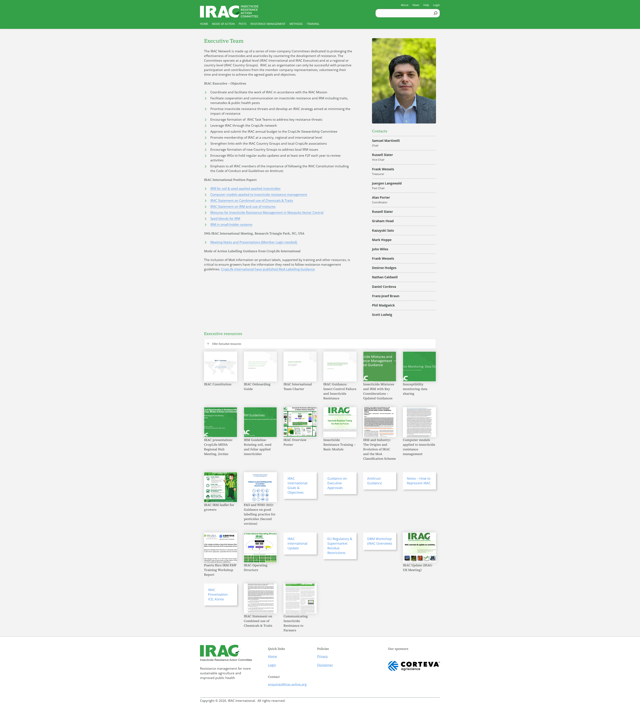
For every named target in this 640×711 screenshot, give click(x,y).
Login (272, 665)
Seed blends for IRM (225, 218)
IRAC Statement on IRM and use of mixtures (243, 206)
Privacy (322, 656)
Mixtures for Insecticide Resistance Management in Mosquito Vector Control (267, 212)
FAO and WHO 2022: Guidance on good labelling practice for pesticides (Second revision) (260, 514)
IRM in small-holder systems (231, 224)
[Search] (435, 13)
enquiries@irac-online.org (287, 684)
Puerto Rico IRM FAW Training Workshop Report (220, 570)
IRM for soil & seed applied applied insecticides (245, 188)
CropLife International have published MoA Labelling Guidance (268, 269)
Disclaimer (325, 665)
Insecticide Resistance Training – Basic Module (339, 444)
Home (272, 656)
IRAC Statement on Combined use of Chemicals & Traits (251, 200)
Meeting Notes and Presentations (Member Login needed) (254, 242)
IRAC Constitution (218, 384)
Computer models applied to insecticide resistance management (258, 194)
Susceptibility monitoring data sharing (415, 389)
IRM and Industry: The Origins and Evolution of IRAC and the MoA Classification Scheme (379, 449)
